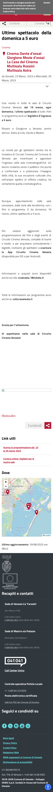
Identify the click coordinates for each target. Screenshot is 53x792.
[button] (7, 492)
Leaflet (47, 535)
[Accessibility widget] (48, 787)
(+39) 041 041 (11, 620)
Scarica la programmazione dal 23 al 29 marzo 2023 (20, 449)
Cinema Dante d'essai (24, 53)
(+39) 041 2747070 (17, 690)
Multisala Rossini (20, 66)
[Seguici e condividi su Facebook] (4, 726)
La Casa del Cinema (22, 62)
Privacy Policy (10, 743)
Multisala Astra (19, 70)
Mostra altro (8, 416)
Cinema (6, 47)
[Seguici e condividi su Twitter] (10, 726)
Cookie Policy (9, 11)
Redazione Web (11, 752)
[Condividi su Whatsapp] (28, 726)
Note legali (8, 738)
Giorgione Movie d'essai (25, 58)
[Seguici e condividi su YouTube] (22, 726)
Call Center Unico (14, 670)
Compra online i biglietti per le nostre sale (18, 460)
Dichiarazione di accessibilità (17, 762)
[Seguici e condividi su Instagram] (16, 726)
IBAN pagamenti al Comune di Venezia (22, 757)
